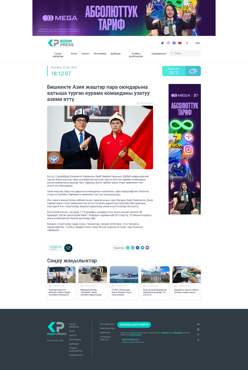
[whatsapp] (128, 248)
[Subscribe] (187, 43)
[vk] (147, 248)
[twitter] (142, 248)
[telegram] (132, 248)
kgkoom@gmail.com (130, 339)
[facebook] (137, 248)
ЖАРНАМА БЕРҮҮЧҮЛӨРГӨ (134, 325)
